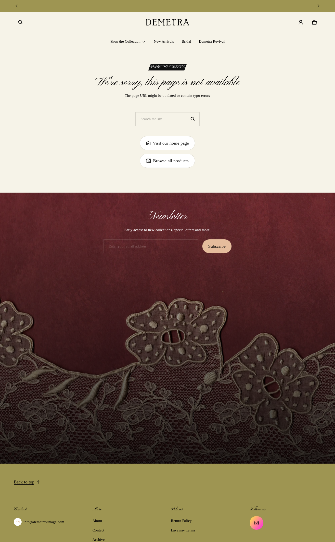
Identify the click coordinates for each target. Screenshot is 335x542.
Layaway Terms (183, 530)
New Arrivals (164, 41)
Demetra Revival (212, 41)
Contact (98, 530)
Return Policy (181, 521)
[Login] (301, 22)
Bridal (186, 41)
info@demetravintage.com (44, 522)
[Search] (193, 119)
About (97, 521)
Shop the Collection (125, 41)
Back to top (24, 482)
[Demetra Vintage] (167, 22)
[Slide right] (318, 6)
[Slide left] (16, 6)
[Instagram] (256, 523)
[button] (20, 22)
